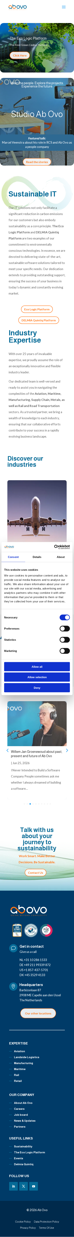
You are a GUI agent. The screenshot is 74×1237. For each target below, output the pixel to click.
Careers (19, 1108)
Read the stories (37, 162)
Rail (16, 1075)
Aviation (19, 1051)
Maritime (20, 1069)
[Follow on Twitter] (23, 1186)
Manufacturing (23, 1063)
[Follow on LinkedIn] (13, 1186)
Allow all (37, 666)
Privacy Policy (28, 1227)
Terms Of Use (46, 1227)
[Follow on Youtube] (33, 1186)
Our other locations (38, 1013)
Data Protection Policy (46, 1221)
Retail (18, 1080)
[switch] (65, 628)
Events (18, 1158)
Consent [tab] (13, 556)
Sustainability (23, 1146)
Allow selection (37, 677)
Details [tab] (37, 556)
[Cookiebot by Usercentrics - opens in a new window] (54, 547)
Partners (20, 1126)
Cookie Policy (23, 1221)
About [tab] (61, 556)
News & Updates (25, 1120)
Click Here (20, 55)
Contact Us (35, 872)
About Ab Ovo (23, 1102)
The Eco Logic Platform (28, 38)
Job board (21, 1114)
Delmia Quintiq (23, 1164)
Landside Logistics (26, 1057)
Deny (37, 687)
